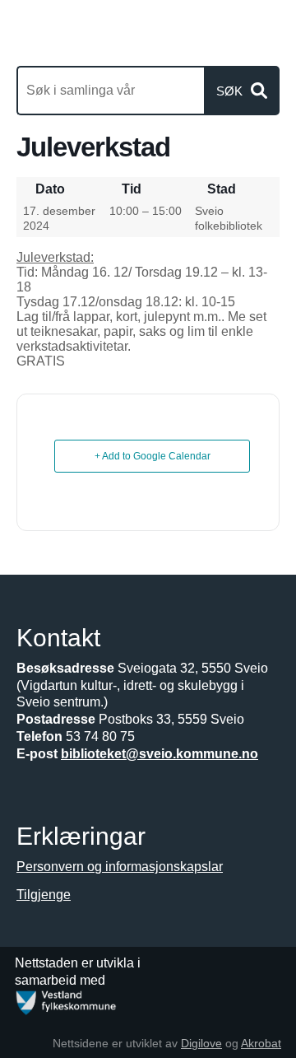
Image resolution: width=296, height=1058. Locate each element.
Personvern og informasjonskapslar (119, 867)
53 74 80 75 (100, 736)
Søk (229, 91)
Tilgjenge (43, 895)
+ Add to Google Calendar (152, 456)
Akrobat (261, 1043)
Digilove (201, 1043)
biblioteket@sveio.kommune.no (159, 754)
